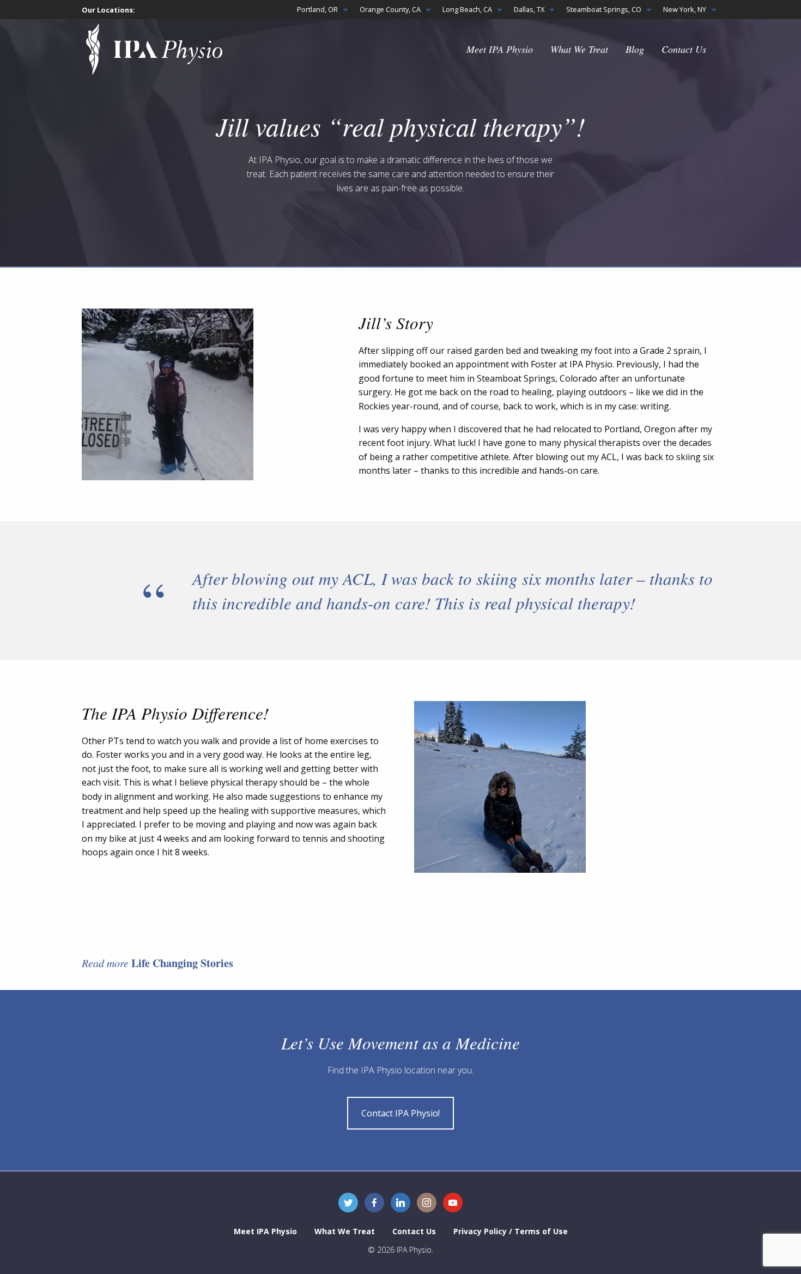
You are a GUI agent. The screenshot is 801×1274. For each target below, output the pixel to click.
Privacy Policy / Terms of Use (510, 1231)
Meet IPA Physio (499, 49)
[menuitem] (319, 9)
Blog (635, 49)
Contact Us (684, 49)
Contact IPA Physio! (400, 1113)
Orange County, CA (390, 9)
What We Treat (579, 49)
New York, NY (684, 9)
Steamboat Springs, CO (603, 9)
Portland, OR (317, 9)
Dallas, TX (529, 9)
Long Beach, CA (467, 9)
